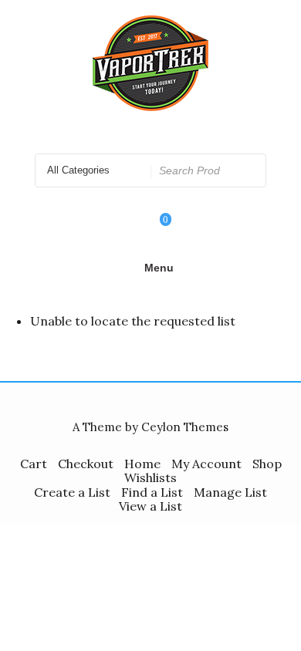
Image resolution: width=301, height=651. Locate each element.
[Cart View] (155, 230)
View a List (150, 506)
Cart (33, 463)
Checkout (85, 463)
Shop (267, 463)
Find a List (152, 492)
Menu (159, 267)
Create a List (72, 492)
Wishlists (150, 477)
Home (142, 463)
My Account (206, 463)
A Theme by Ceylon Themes (150, 427)
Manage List (230, 492)
